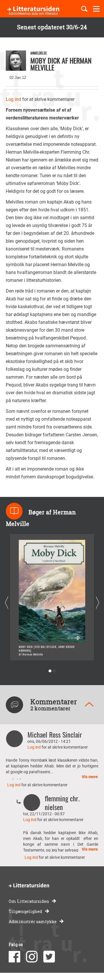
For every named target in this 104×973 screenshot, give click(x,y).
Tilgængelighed (25, 911)
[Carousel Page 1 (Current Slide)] (50, 671)
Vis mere (90, 776)
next (97, 602)
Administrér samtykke (33, 921)
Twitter (49, 957)
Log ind (13, 99)
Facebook (14, 957)
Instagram (32, 957)
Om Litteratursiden (29, 901)
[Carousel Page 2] (54, 671)
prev (6, 602)
